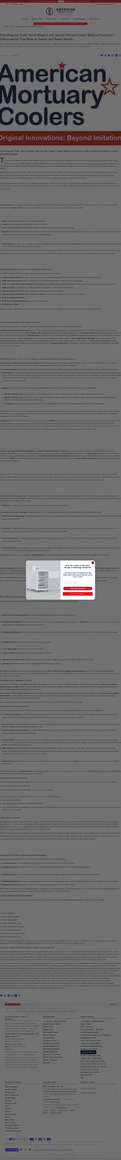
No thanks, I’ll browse (77, 593)
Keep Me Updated (78, 588)
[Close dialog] (93, 562)
